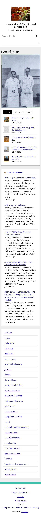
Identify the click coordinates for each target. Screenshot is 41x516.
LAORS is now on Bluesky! (15, 205)
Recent (7, 112)
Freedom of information (20, 492)
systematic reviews (12, 453)
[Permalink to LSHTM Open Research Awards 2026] (6, 139)
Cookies (20, 496)
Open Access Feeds (14, 172)
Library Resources (12, 390)
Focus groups (10, 359)
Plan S (7, 422)
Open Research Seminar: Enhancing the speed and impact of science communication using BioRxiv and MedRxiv (19, 296)
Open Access (9, 406)
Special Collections (12, 437)
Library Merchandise (13, 385)
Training (8, 458)
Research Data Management (16, 427)
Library (7, 375)
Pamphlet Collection (13, 416)
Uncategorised (10, 469)
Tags (29, 112)
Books (7, 338)
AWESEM (24, 512)
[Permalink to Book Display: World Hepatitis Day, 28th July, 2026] (6, 129)
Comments (19, 112)
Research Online (11, 432)
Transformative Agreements (16, 464)
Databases (9, 354)
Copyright (8, 348)
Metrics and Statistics (13, 401)
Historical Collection (13, 364)
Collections (9, 343)
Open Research (11, 411)
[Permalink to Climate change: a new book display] (6, 120)
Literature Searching (13, 396)
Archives (8, 333)
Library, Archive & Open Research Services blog (20, 25)
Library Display (10, 380)
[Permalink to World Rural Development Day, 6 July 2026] (6, 159)
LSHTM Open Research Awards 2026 (19, 177)
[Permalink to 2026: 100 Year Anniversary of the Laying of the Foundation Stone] (6, 149)
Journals (8, 369)
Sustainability (10, 443)
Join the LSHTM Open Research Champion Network (17, 233)
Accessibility (20, 488)
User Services (10, 474)
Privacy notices (20, 501)
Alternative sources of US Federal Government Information (18, 263)
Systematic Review (12, 448)
